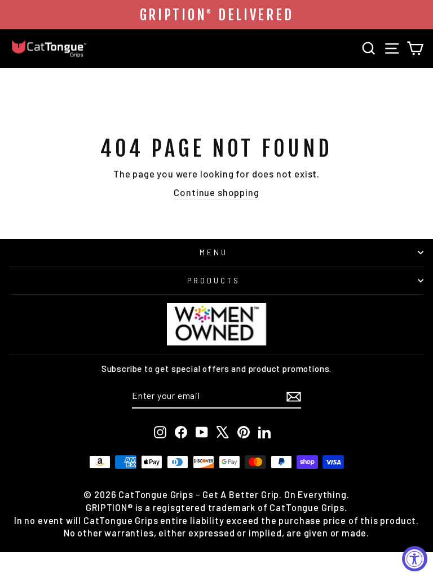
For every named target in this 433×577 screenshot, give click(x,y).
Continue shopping (216, 192)
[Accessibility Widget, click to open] (414, 558)
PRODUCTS (213, 280)
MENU (214, 252)
